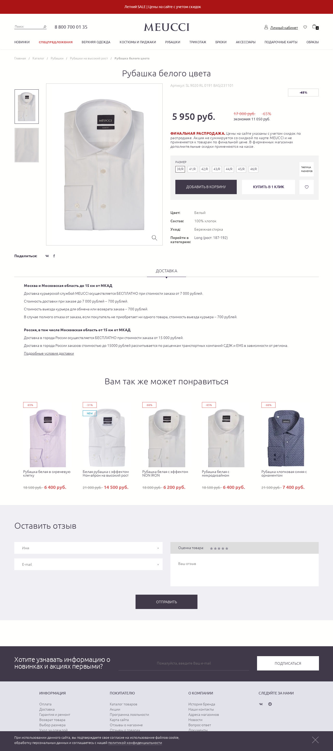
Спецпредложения (56, 42)
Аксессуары (245, 42)
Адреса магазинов (203, 714)
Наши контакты (201, 709)
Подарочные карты (281, 42)
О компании (200, 693)
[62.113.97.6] (166, 26)
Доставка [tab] (166, 270)
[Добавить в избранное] (306, 187)
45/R (241, 169)
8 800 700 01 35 (71, 27)
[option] (104, 164)
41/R (192, 169)
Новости (195, 720)
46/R (253, 169)
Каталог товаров (123, 704)
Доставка (47, 709)
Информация (52, 693)
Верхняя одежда (96, 42)
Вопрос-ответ (199, 725)
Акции (115, 709)
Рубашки (172, 42)
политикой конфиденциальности (135, 743)
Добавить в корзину (206, 187)
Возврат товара (52, 720)
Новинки (22, 42)
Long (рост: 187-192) (211, 238)
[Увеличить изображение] (154, 237)
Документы (198, 730)
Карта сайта (119, 720)
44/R (229, 169)
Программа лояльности (129, 714)
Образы (312, 42)
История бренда (201, 704)
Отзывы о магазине (126, 725)
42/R (204, 169)
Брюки (221, 42)
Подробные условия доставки (49, 353)
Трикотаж (197, 42)
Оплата (45, 704)
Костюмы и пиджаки (138, 42)
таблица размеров (306, 169)
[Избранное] (305, 27)
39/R (180, 169)
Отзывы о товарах (125, 730)
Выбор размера (52, 725)
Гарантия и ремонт (54, 714)
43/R (217, 169)
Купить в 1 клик (268, 186)
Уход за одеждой (53, 730)
